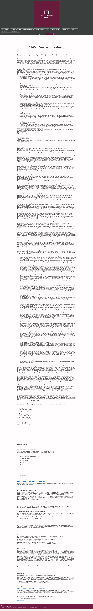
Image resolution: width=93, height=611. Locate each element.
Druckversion (4, 606)
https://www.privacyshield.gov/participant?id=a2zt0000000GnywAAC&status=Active (44, 543)
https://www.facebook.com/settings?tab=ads (50, 536)
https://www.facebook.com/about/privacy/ (25, 534)
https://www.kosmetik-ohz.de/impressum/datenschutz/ (53, 494)
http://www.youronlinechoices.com (24, 537)
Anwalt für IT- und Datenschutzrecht (49, 404)
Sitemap (9, 606)
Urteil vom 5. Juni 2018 (42, 513)
